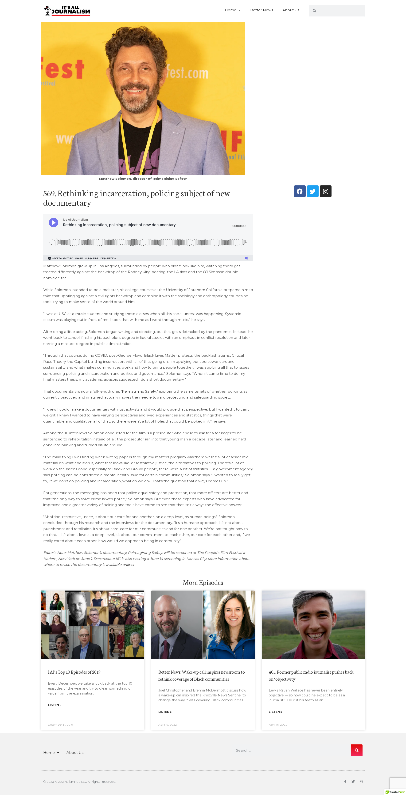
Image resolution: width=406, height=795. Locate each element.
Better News (261, 10)
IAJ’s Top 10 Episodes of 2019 (74, 671)
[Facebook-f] (345, 781)
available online (119, 564)
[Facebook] (300, 191)
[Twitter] (313, 191)
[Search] (357, 750)
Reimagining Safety (139, 391)
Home (230, 10)
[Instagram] (326, 191)
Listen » (54, 705)
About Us (290, 10)
